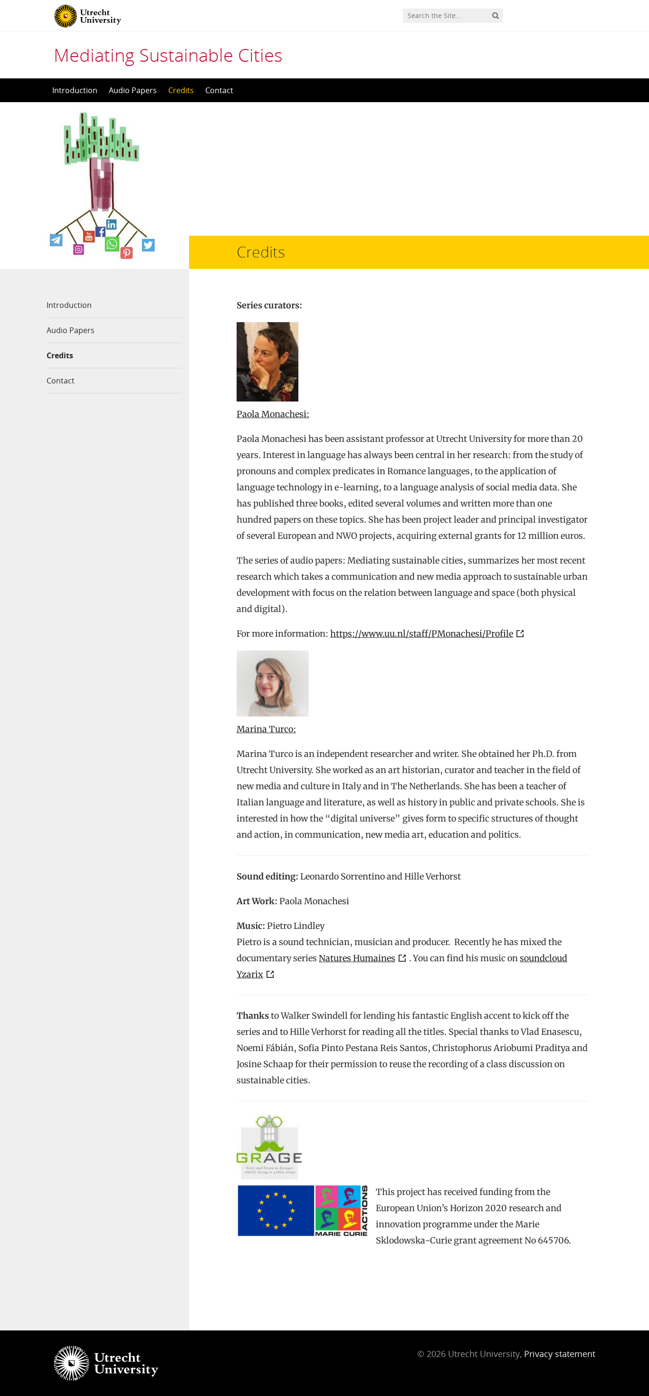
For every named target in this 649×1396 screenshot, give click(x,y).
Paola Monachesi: (273, 414)
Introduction (74, 90)
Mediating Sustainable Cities (168, 54)
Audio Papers (133, 90)
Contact (219, 90)
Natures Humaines (357, 958)
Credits (181, 90)
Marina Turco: (266, 729)
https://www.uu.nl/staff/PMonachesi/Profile (421, 633)
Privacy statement (559, 1353)
